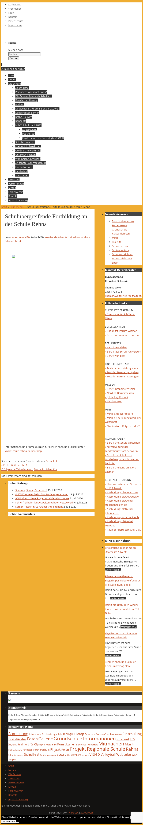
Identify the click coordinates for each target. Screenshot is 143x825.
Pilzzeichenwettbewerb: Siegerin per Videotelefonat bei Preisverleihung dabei (123, 580)
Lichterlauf (81, 744)
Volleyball (108, 754)
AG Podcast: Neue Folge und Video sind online (42, 498)
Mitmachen (111, 743)
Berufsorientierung (123, 221)
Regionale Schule (106, 748)
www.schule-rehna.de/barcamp (23, 451)
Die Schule (14, 774)
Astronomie (35, 734)
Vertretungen (16, 782)
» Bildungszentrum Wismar (121, 331)
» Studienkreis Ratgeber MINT (122, 426)
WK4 (135, 755)
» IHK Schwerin (113, 488)
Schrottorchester (15, 755)
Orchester (26, 749)
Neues (12, 770)
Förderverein (119, 225)
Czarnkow (109, 734)
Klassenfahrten (121, 233)
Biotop (79, 734)
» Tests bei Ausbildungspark (121, 368)
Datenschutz (15, 21)
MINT (115, 237)
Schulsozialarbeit (13, 241)
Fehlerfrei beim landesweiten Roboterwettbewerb (44, 502)
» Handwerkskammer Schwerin (123, 484)
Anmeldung (18, 733)
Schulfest (31, 754)
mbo (12, 236)
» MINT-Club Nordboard (119, 413)
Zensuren (14, 778)
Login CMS (14, 4)
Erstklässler (17, 739)
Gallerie (45, 739)
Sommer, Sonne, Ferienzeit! (31, 490)
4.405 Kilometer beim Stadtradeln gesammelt (41, 494)
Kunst (61, 744)
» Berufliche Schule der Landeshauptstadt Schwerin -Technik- (122, 459)
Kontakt (12, 16)
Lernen (71, 744)
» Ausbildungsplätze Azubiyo (122, 496)
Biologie (68, 734)
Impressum (15, 25)
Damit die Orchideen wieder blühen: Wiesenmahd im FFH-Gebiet (122, 609)
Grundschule (17, 207)
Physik (55, 749)
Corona (100, 734)
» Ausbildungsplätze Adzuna (121, 492)
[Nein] (17, 822)
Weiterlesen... (113, 569)
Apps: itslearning (18, 799)
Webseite (123, 754)
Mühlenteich (14, 750)
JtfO (132, 739)
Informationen (99, 738)
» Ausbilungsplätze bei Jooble (122, 517)
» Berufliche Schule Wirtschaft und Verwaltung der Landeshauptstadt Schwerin (122, 447)
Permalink (51, 461)
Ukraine (85, 755)
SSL (68, 755)
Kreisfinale (51, 744)
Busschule (90, 734)
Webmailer (14, 8)
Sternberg (76, 754)
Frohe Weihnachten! (14, 465)
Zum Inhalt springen (13, 69)
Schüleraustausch (48, 755)
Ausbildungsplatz (52, 734)
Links (11, 12)
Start (4, 207)
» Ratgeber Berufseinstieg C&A (123, 529)
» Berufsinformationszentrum (122, 335)
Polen (65, 750)
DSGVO (118, 734)
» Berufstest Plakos (116, 347)
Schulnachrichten (81, 236)
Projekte (116, 242)
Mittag (12, 786)
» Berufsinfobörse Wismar (120, 388)
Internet (122, 739)
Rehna (132, 749)
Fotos (32, 739)
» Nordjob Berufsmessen (119, 393)
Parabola (73, 812)
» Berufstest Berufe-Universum (123, 351)
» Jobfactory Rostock (116, 397)
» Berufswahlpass (115, 355)
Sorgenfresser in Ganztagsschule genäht (39, 506)
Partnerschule (41, 749)
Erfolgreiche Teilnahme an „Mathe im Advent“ (29, 469)
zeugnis (12, 759)
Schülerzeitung (121, 250)
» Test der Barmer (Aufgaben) (122, 372)
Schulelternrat (65, 236)
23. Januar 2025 (22, 236)
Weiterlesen (9, 821)
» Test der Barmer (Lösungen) (122, 376)
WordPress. (87, 812)
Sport (115, 262)
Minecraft (93, 744)
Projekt (78, 748)
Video (94, 754)
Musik (129, 744)
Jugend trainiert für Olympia (26, 744)
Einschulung (132, 733)
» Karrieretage (113, 401)
